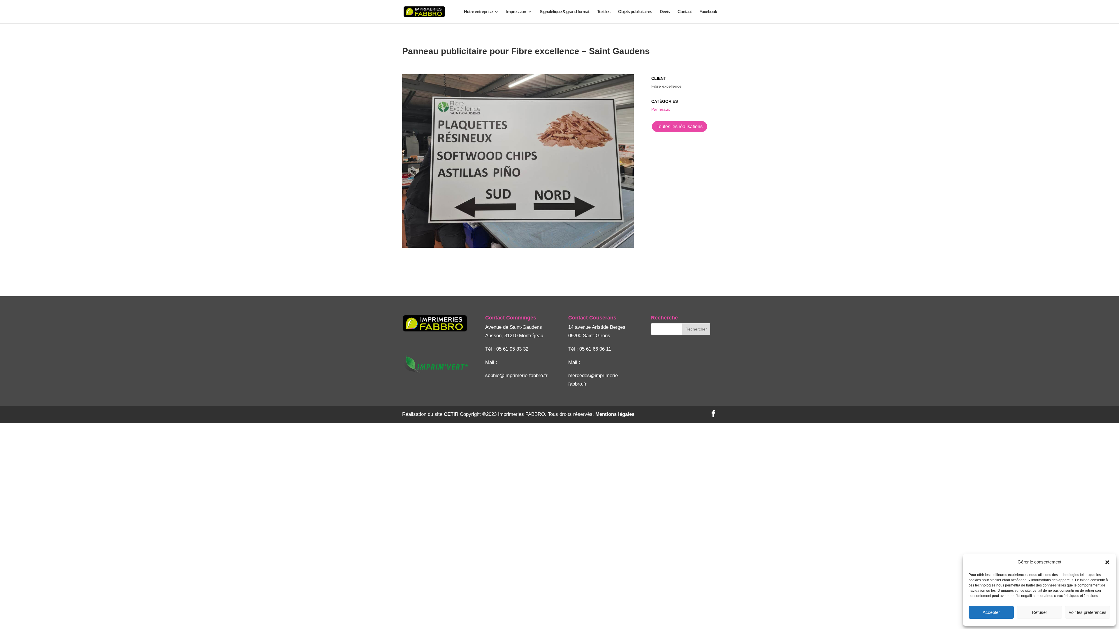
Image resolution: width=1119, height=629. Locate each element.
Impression (516, 12)
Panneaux (660, 109)
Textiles (603, 12)
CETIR (451, 414)
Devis (665, 12)
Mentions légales (614, 414)
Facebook (708, 12)
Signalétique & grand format (564, 12)
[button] (1107, 562)
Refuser (1039, 612)
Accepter (991, 612)
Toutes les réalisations (680, 126)
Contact (685, 12)
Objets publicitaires (635, 12)
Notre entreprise (478, 12)
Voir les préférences (1087, 612)
